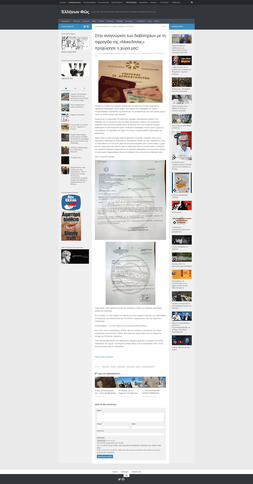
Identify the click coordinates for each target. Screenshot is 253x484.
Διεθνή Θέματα (117, 2)
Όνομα (99, 424)
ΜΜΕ (94, 21)
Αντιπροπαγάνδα (89, 2)
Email (134, 424)
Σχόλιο (99, 410)
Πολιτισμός (164, 2)
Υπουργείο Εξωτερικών (148, 366)
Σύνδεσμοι (124, 472)
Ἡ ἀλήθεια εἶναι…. (77, 157)
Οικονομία (110, 21)
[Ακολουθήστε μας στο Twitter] (84, 26)
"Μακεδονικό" (105, 366)
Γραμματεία (65, 21)
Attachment (101, 437)
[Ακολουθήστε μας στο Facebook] (88, 26)
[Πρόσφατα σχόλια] (75, 89)
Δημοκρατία (143, 2)
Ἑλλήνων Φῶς (75, 11)
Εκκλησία (76, 21)
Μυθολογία (176, 2)
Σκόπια (138, 366)
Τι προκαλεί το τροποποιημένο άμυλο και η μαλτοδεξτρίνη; (181, 229)
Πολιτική (119, 21)
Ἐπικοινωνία (136, 472)
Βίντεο (156, 21)
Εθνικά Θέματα (131, 2)
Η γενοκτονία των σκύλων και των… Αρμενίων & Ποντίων (79, 127)
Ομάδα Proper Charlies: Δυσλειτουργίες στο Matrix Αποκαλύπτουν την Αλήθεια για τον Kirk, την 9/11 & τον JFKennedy (80, 139)
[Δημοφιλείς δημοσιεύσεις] (65, 89)
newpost (110, 119)
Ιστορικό (153, 2)
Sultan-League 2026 (68, 52)
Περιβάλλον (141, 21)
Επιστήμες (129, 21)
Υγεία (150, 21)
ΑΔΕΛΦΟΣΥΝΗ (67, 78)
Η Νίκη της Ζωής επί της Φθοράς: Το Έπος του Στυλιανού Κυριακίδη (180, 108)
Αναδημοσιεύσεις (75, 2)
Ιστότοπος (100, 431)
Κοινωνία (86, 21)
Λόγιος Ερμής (105, 357)
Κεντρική (63, 2)
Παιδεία (101, 21)
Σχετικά (114, 472)
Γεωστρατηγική (103, 2)
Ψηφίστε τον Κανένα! (77, 115)
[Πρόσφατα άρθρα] (84, 89)
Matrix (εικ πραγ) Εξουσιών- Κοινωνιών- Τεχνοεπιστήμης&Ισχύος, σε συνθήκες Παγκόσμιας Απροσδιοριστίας (181, 327)
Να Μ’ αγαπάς (176, 212)
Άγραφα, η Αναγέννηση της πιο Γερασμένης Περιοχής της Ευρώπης (181, 306)
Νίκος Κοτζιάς (130, 366)
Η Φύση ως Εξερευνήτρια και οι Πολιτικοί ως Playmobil (79, 150)
